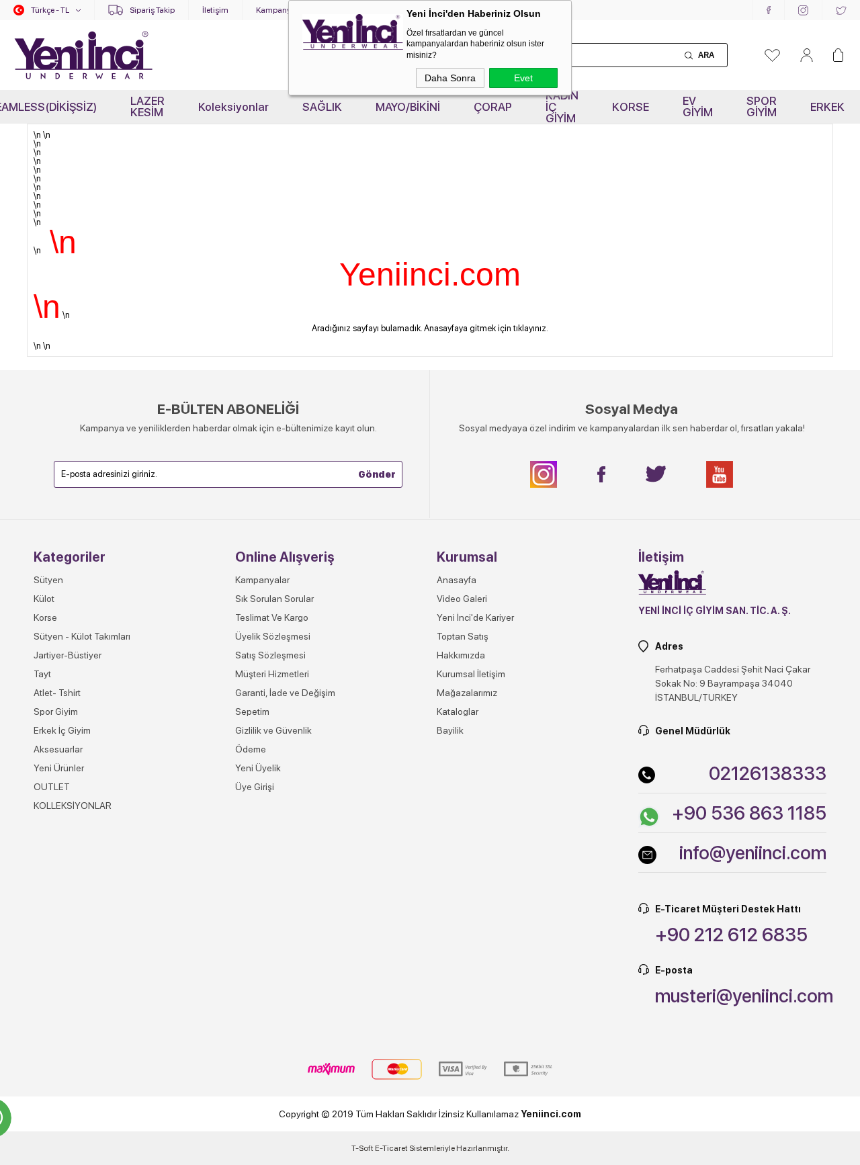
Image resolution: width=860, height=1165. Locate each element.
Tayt (42, 673)
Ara (706, 55)
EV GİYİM (698, 106)
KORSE (630, 107)
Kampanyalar (280, 10)
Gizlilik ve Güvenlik (273, 730)
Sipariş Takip (152, 10)
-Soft (363, 1148)
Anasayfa (456, 579)
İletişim (215, 10)
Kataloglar (457, 711)
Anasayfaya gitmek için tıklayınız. (486, 328)
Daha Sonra (450, 78)
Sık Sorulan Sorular (274, 598)
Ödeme (250, 749)
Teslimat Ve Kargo (271, 617)
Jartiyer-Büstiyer (67, 655)
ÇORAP (493, 107)
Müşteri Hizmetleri (272, 673)
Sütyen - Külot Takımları (82, 636)
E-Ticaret (391, 1148)
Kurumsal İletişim (471, 673)
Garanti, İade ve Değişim (285, 692)
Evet (523, 78)
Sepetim (252, 711)
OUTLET (52, 786)
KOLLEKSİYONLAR (73, 805)
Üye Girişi (254, 786)
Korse (45, 617)
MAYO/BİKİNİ (408, 107)
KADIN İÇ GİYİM (562, 107)
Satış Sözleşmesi (270, 655)
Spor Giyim (56, 711)
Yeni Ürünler (59, 768)
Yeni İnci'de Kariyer (475, 617)
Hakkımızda (461, 655)
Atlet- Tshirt (57, 692)
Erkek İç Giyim (62, 730)
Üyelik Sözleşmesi (272, 636)
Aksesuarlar (58, 749)
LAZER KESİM (147, 106)
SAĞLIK (322, 107)
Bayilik (450, 730)
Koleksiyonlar (233, 107)
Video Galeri (462, 598)
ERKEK (827, 107)
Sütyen (48, 579)
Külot (44, 598)
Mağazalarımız (467, 692)
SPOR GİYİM (761, 106)
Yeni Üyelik (258, 768)
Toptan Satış (462, 636)
